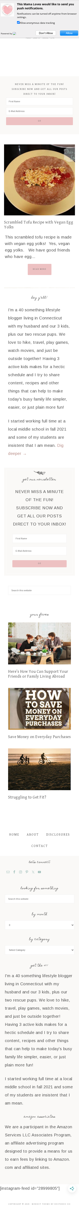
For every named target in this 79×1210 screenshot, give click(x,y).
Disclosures (58, 835)
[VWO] (17, 33)
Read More (39, 269)
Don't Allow (46, 33)
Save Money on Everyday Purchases (39, 737)
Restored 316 (62, 1204)
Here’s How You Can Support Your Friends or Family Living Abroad (38, 674)
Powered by (7, 33)
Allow (69, 33)
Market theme (41, 1204)
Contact (39, 846)
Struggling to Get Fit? (27, 797)
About (33, 835)
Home (14, 835)
